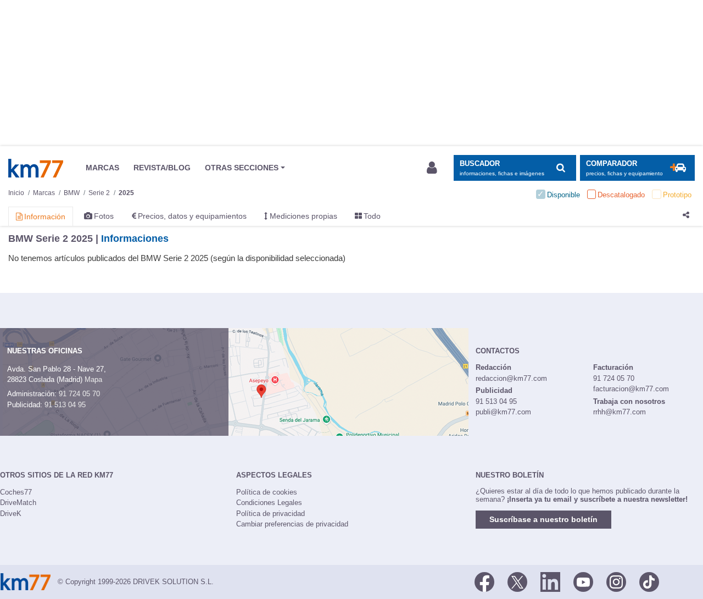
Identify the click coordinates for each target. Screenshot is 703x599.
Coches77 (16, 492)
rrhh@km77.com (619, 412)
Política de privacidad (270, 513)
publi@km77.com (503, 412)
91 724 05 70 (79, 394)
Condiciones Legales (269, 502)
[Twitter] (517, 581)
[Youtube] (583, 581)
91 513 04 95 (65, 405)
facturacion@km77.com (631, 389)
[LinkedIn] (550, 581)
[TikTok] (649, 581)
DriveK (10, 513)
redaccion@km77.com (511, 378)
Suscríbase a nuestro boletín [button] (543, 519)
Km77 (35, 168)
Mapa (93, 379)
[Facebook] (484, 581)
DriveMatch (18, 502)
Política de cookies (266, 492)
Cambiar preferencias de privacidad (292, 524)
